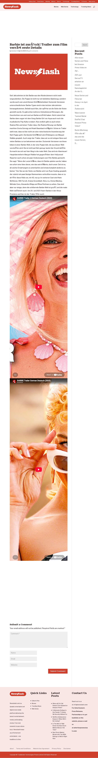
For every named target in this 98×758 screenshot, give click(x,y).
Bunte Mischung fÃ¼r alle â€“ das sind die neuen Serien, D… (81, 136)
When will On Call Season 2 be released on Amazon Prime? (60, 705)
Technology (66, 1)
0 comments (34, 51)
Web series (92, 1)
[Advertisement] (49, 23)
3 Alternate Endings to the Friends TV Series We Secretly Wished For (60, 712)
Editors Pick (32, 1)
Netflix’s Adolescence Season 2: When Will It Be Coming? (59, 719)
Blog (28, 51)
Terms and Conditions (23, 748)
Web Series (64, 6)
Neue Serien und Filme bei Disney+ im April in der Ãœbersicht (81, 102)
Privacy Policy (56, 748)
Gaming (47, 1)
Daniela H (14, 51)
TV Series (84, 1)
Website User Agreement (41, 748)
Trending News (75, 1)
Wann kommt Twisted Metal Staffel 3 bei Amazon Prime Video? (80, 119)
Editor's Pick (35, 701)
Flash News (40, 1)
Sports (59, 1)
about (12, 748)
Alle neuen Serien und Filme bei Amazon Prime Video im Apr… (81, 64)
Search (85, 45)
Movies (53, 1)
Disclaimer (67, 748)
